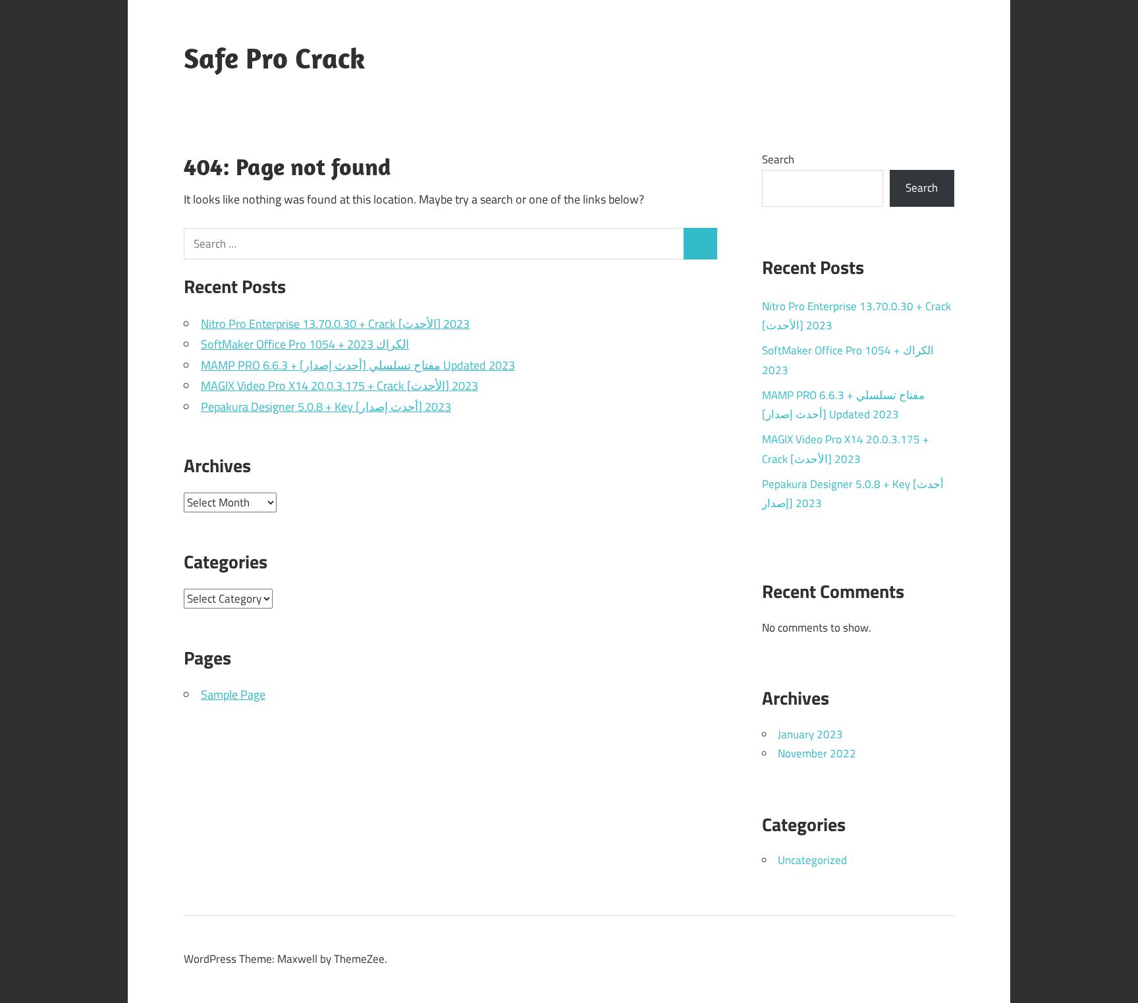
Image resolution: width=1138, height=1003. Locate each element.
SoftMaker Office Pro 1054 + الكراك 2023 (305, 344)
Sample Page (233, 694)
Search (778, 159)
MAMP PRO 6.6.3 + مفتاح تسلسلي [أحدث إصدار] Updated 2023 (358, 365)
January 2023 (810, 734)
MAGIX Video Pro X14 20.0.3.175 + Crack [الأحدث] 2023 (339, 385)
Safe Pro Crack (275, 58)
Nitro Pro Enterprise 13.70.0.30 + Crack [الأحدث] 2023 (335, 324)
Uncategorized (812, 860)
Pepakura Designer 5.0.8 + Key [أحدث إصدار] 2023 (326, 407)
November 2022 (817, 753)
